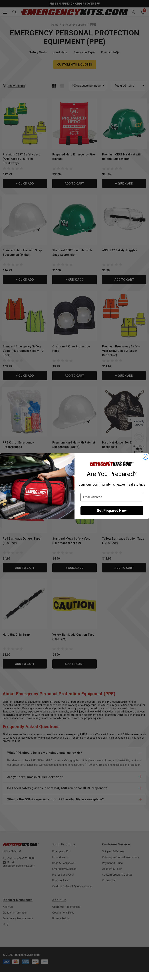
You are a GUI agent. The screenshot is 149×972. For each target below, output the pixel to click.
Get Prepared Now (112, 511)
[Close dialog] (145, 456)
